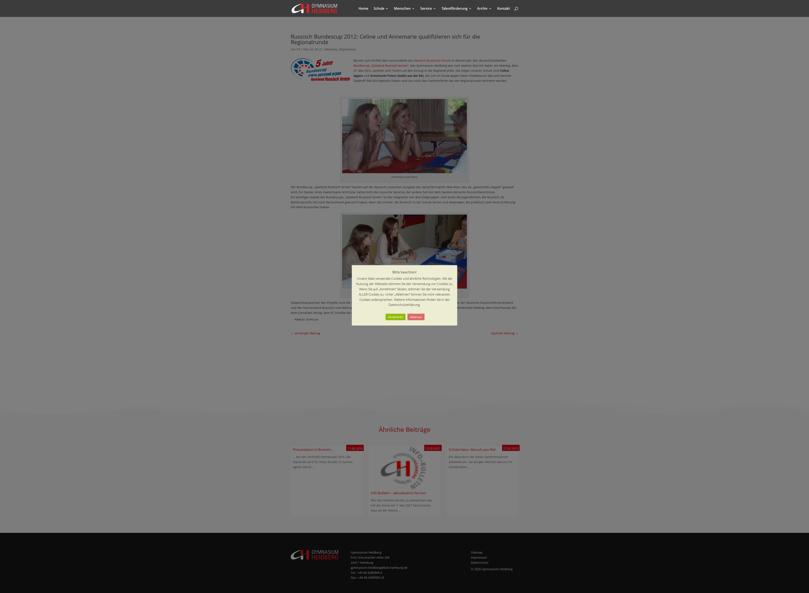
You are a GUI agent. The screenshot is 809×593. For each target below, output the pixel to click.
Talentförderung (454, 9)
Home (363, 9)
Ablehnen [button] (416, 317)
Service (426, 9)
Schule (379, 9)
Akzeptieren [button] (395, 317)
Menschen (402, 9)
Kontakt (503, 9)
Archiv (482, 9)
